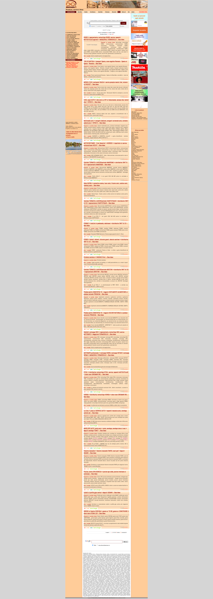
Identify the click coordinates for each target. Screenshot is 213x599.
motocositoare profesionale (109, 575)
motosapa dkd (86, 578)
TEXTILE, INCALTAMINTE (72, 58)
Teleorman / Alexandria (136, 174)
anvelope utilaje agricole (88, 556)
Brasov (133, 141)
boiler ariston (109, 557)
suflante (110, 590)
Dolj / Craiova (134, 152)
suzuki (125, 591)
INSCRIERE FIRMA (143, 11)
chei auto (124, 560)
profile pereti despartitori (120, 585)
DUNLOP (109, 440)
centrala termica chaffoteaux (98, 559)
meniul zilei (106, 572)
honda (122, 569)
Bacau (132, 135)
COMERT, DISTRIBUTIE (72, 41)
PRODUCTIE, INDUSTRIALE (73, 53)
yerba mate (96, 596)
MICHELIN (95, 438)
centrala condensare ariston (110, 558)
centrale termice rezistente (111, 560)
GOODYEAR (99, 440)
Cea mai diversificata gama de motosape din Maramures (101, 366)
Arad (132, 133)
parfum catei (113, 582)
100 (103, 32)
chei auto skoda (104, 562)
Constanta (133, 148)
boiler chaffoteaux (115, 557)
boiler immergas (123, 557)
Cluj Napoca (92, 11)
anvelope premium (126, 555)
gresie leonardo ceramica (115, 568)
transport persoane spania (117, 593)
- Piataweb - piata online (136, 113)
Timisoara (107, 11)
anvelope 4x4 (99, 554)
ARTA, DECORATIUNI (71, 36)
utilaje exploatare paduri (106, 595)
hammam (118, 569)
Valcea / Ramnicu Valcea (137, 177)
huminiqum (85, 570)
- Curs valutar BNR (135, 114)
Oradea (85, 11)
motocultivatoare (94, 576)
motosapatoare (101, 580)
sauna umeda (116, 586)
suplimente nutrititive (113, 591)
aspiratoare (115, 556)
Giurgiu (133, 154)
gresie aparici (101, 567)
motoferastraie (113, 576)
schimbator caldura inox (88, 587)
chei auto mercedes (115, 561)
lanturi (125, 571)
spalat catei (108, 589)
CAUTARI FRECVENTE (71, 32)
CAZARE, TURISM (71, 40)
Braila (132, 140)
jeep (117, 571)
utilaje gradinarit (123, 595)
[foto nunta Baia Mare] (73, 144)
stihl (121, 589)
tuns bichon (90, 594)
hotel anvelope (127, 569)
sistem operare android (100, 588)
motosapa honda (93, 578)
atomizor (119, 556)
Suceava (133, 173)
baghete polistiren (86, 557)
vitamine (85, 596)
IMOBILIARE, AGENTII (71, 49)
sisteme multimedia (98, 589)
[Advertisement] (73, 21)
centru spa (119, 560)
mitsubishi (109, 573)
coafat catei (91, 563)
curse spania (101, 564)
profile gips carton (111, 585)
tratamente (85, 594)
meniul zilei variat (112, 572)
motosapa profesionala (92, 579)
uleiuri (116, 594)
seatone (104, 587)
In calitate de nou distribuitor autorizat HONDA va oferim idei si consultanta (105, 405)
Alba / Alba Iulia (134, 132)
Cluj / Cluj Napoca (135, 147)
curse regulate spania (109, 564)
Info (129, 11)
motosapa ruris (122, 579)
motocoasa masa (112, 574)
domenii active (74, 123)
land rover (121, 571)
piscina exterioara (108, 583)
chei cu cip (116, 562)
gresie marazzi (124, 568)
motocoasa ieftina (104, 574)
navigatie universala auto (100, 582)
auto (123, 556)
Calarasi (133, 145)
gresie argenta (115, 567)
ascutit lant (109, 556)
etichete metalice (111, 565)
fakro (120, 565)
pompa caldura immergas (121, 584)
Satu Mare (100, 11)
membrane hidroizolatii (99, 572)
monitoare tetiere (115, 573)
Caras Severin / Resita (136, 146)
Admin (132, 11)
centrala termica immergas (110, 559)
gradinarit (88, 567)
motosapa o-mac (110, 578)
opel (109, 582)
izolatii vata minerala (91, 571)
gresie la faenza (105, 568)
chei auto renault (90, 562)
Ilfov (132, 161)
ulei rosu (108, 594)
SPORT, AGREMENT (71, 57)
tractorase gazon (96, 593)
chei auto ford (108, 561)
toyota (91, 593)
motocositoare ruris (118, 575)
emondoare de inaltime (102, 565)
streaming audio (126, 589)
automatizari (127, 556)
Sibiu (132, 171)
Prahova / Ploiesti (135, 168)
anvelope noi (112, 555)
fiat (104, 566)
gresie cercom (93, 568)
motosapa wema (94, 580)
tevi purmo (103, 592)
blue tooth (101, 557)
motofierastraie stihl (95, 577)
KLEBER (105, 438)
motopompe (107, 577)
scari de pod (127, 586)
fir (112, 566)
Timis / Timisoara (135, 175)
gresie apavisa (108, 567)
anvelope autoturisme (121, 554)
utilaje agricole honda (90, 595)
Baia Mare (80, 11)
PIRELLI (126, 440)
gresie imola (99, 568)
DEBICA (90, 440)
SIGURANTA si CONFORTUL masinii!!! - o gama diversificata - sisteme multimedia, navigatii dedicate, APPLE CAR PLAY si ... (106, 136)
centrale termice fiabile (101, 560)
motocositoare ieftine (90, 575)
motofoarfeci (102, 577)
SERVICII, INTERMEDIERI (72, 55)
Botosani (133, 139)
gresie (92, 567)
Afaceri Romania (71, 11)
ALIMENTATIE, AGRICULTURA (73, 34)
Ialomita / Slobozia (135, 159)
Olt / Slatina (134, 167)
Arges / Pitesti (134, 134)
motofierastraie (88, 577)
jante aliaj (109, 571)
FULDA (117, 440)
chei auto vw (110, 562)
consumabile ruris (87, 564)
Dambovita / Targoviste (136, 150)
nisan (107, 582)
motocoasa (127, 573)
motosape (107, 580)
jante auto (114, 571)
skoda (104, 589)
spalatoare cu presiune (115, 589)
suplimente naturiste (104, 591)
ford (114, 566)
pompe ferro (85, 585)
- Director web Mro (135, 115)
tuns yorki (104, 594)
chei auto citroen (95, 561)
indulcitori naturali (107, 570)
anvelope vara (97, 556)
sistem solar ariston (110, 588)
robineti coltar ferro (86, 586)
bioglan (97, 557)
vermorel (128, 595)
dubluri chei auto (87, 565)
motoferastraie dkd (120, 576)
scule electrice (96, 587)
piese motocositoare (92, 583)
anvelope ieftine (106, 555)
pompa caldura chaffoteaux (110, 584)
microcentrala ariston (126, 572)
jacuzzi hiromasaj (102, 571)
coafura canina (103, 563)
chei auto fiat (102, 561)
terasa (89, 592)
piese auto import (124, 582)
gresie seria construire (101, 569)
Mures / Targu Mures (136, 164)
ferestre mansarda (126, 565)
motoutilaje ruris (116, 581)
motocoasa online (121, 574)
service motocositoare (122, 587)
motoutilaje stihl (123, 581)
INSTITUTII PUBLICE (71, 50)
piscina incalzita (124, 583)
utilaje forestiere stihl (115, 595)
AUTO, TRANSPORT (71, 37)
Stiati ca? (124, 11)
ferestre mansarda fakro (98, 566)
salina (108, 586)
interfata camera (124, 570)
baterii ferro (93, 557)
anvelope (94, 554)
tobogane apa (86, 593)
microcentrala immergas (98, 573)
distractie (119, 564)
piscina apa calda (100, 583)
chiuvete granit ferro (123, 562)
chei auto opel (123, 561)
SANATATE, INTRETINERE (72, 54)
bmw (105, 557)
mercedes (119, 572)
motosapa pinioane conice (120, 578)
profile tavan (127, 585)
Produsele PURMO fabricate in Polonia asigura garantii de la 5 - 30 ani (104, 234)
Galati (132, 153)
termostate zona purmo (95, 592)
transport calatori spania (105, 593)
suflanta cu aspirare (104, 590)
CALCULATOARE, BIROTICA (73, 38)
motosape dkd (113, 580)
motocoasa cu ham (87, 574)
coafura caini (96, 563)
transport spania (126, 593)
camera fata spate (89, 558)
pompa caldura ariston (100, 584)
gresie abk (96, 567)
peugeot (118, 582)
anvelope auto (114, 554)
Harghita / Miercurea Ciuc (137, 156)
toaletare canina (115, 592)
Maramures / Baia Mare (136, 162)
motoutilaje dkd (102, 581)
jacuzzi (97, 571)
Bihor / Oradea (134, 137)
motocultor (100, 576)
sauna (111, 586)
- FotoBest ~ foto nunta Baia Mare (138, 117)
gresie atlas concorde (122, 567)
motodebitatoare (106, 576)
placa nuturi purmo (91, 584)
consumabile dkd (127, 563)
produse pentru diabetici (102, 585)
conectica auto (120, 563)
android (84, 554)
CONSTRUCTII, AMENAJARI (73, 42)
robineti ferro (93, 586)
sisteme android (91, 589)
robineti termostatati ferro (101, 586)
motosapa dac (127, 577)
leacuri (128, 571)
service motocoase (114, 587)
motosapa (113, 577)
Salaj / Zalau (134, 169)
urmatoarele (124, 532)
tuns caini (95, 594)
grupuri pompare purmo (110, 569)
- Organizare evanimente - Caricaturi (139, 118)
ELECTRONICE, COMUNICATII (73, 46)
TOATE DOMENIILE (71, 59)
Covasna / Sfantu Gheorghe (137, 149)
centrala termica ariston (87, 559)
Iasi (132, 160)
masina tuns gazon (87, 572)
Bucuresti (114, 11)
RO (119, 11)
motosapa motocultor (102, 578)
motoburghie (122, 573)
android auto (89, 554)
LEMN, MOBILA (70, 51)
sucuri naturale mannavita (95, 590)
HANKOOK (90, 441)
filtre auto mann (108, 566)
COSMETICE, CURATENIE (72, 44)
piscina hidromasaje (116, 583)
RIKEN (113, 438)
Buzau (132, 143)
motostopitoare (119, 580)
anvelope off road (118, 555)
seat (101, 587)
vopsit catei (89, 596)
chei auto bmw (88, 561)
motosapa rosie (109, 579)
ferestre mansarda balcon (88, 566)
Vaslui (132, 178)
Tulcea (133, 176)
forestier (117, 566)
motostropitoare (126, 580)
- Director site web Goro (136, 116)
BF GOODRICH (124, 438)
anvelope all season (106, 554)
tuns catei (99, 594)
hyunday (89, 570)
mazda (92, 572)
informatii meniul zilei (116, 570)
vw (93, 596)
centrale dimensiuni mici (91, 560)
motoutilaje (85, 581)
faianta (117, 565)
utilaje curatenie (98, 595)
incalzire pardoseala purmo (97, 570)
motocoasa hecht (95, 574)
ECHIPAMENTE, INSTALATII (73, 45)
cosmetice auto (95, 564)
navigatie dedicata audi (90, 582)
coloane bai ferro (109, 563)
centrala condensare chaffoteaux (123, 558)
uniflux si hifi (120, 594)
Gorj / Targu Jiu (134, 155)
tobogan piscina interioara (124, 592)
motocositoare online (99, 575)
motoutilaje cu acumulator (93, 581)
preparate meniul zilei (93, 585)
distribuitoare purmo (126, 564)
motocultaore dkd (126, 575)
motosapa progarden (101, 579)
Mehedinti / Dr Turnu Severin (137, 163)
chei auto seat (97, 562)
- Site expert (133, 111)
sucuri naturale (86, 590)
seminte (107, 587)
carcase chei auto (97, 558)
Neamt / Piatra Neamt (136, 166)
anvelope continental (92, 555)
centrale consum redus (120, 559)
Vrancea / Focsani (135, 180)
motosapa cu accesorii (119, 577)
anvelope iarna (99, 555)
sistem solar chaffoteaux (119, 588)
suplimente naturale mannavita (93, 591)
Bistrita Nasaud (134, 138)
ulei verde (112, 594)
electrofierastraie (94, 565)
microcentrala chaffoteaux (88, 573)
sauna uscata (122, 586)
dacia (115, 564)
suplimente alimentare (117, 590)
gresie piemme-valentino (91, 569)
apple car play (103, 556)
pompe (128, 584)
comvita (115, 563)
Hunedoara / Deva (135, 157)
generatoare (122, 566)
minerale (105, 573)
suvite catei (120, 591)
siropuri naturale (91, 588)
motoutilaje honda (108, 581)
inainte (118, 532)
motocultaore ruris (86, 576)
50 (105, 32)
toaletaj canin (108, 592)
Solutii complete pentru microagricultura (97, 56)
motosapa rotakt (116, 579)
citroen (87, 563)
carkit (103, 558)
